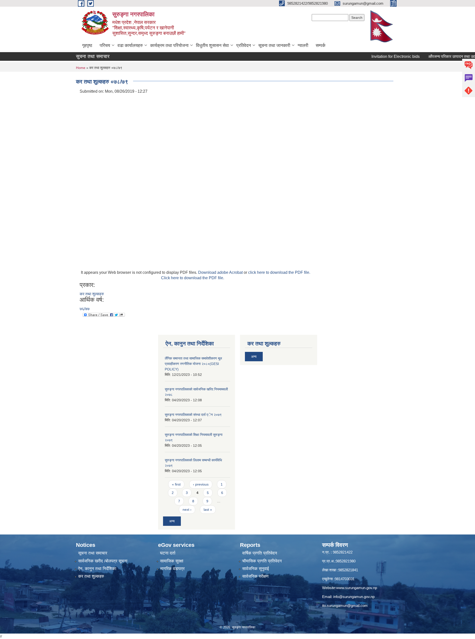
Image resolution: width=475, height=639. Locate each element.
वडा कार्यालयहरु (130, 45)
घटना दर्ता (167, 553)
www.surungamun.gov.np (356, 588)
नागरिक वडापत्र (172, 568)
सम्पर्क (320, 45)
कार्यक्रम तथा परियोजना (169, 45)
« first (176, 484)
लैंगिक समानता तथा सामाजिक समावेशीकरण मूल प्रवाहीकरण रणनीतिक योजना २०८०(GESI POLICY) (193, 363)
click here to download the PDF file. (279, 272)
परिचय (105, 45)
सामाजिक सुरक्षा (171, 561)
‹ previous (201, 484)
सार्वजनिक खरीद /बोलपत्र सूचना (102, 561)
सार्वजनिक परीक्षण (255, 576)
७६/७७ (85, 309)
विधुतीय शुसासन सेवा (212, 45)
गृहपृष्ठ (87, 45)
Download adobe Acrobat (221, 272)
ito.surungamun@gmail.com (345, 605)
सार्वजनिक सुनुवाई (255, 568)
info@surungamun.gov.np (354, 597)
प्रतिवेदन (243, 45)
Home (80, 68)
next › (187, 509)
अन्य (172, 521)
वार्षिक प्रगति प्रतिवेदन (259, 553)
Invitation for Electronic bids (383, 56)
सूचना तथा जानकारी (274, 45)
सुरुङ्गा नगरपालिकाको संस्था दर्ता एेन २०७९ (193, 415)
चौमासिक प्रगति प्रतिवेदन (262, 561)
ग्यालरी (303, 45)
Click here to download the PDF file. (192, 278)
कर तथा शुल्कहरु (92, 294)
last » (208, 509)
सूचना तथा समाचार (92, 553)
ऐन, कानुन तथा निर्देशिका (97, 568)
